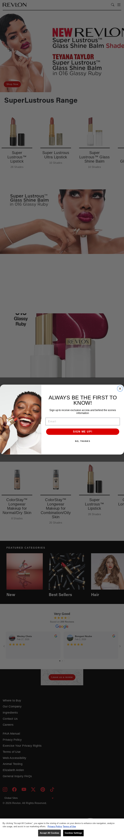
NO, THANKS (82, 441)
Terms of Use (69, 826)
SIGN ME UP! (82, 431)
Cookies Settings (73, 833)
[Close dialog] (120, 388)
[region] (62, 828)
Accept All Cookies (49, 833)
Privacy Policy (55, 826)
